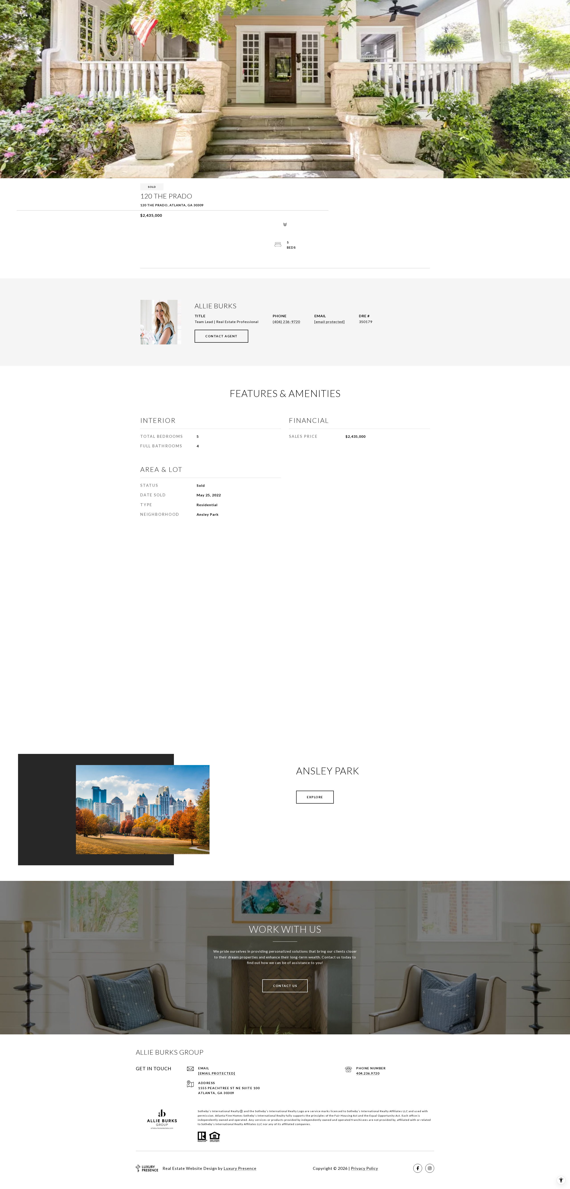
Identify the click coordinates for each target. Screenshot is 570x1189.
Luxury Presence (240, 1168)
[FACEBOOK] (417, 1168)
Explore (315, 797)
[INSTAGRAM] (429, 1168)
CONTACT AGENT (221, 336)
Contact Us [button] (285, 986)
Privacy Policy (364, 1168)
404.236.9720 (367, 1073)
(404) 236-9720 (286, 321)
